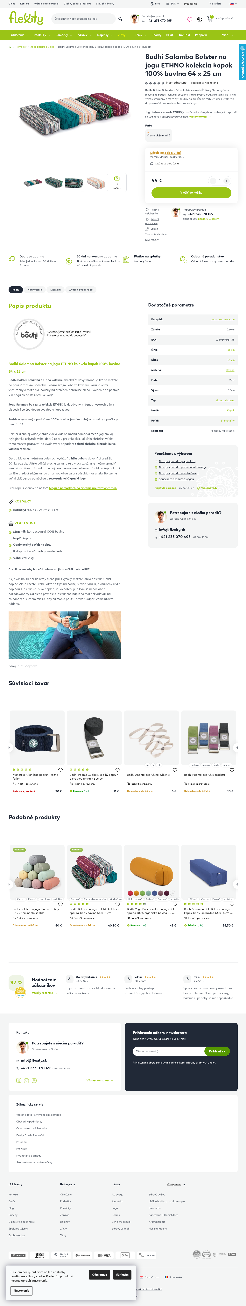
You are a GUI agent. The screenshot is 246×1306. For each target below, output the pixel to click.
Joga (115, 1208)
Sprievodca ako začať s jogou (176, 479)
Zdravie (64, 1215)
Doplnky (65, 1222)
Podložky (65, 1201)
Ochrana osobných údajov (31, 1128)
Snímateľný (228, 420)
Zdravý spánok (121, 1228)
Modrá (206, 765)
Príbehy (13, 1215)
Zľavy (63, 1228)
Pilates (116, 1215)
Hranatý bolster (225, 400)
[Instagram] (26, 1080)
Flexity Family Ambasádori (31, 1135)
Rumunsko (175, 1277)
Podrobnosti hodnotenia (204, 83)
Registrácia (215, 4)
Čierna (20, 899)
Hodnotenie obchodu (28, 1155)
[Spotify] (34, 1080)
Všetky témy (174, 1184)
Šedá (216, 765)
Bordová (75, 899)
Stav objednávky (105, 4)
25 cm (231, 350)
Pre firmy (21, 1149)
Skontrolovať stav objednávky (34, 1162)
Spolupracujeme (18, 1228)
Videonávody (209, 488)
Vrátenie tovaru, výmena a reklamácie (38, 1115)
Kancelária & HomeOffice (163, 1215)
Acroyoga (117, 1194)
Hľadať (120, 18)
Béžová (150, 899)
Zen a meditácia (121, 1222)
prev (8, 747)
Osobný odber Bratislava (77, 4)
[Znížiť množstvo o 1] (213, 181)
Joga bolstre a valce (223, 319)
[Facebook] (18, 1080)
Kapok (231, 410)
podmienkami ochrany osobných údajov (192, 1062)
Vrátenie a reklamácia (46, 4)
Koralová (45, 899)
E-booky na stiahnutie (22, 1222)
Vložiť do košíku (191, 192)
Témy (63, 1235)
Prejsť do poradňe (165, 488)
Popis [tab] (15, 289)
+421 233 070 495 (159, 20)
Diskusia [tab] (55, 289)
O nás (12, 4)
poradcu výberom (208, 219)
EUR (173, 4)
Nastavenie (21, 1290)
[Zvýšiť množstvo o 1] (226, 181)
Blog (157, 4)
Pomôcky (65, 1208)
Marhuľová (116, 899)
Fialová (195, 765)
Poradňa (21, 1142)
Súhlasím (122, 1274)
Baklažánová (135, 899)
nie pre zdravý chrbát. (83, 488)
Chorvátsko (151, 1277)
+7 (117, 186)
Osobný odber (17, 1235)
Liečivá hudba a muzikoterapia (167, 1201)
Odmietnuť (99, 1274)
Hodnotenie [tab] (35, 289)
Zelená (226, 765)
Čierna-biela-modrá (95, 899)
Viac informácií (198, 116)
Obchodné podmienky (29, 1121)
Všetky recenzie (42, 993)
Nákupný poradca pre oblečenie (178, 473)
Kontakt (24, 4)
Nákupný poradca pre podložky (177, 461)
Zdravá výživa (157, 1194)
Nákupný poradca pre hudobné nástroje (183, 467)
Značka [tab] (81, 289)
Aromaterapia (157, 1222)
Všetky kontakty (98, 1080)
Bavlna (230, 370)
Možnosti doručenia (167, 163)
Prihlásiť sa (217, 1051)
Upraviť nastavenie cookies (148, 1289)
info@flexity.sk (172, 530)
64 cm (231, 360)
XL (159, 765)
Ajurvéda (117, 1201)
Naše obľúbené (158, 1228)
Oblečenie (66, 1194)
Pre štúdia (155, 1208)
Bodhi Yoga (160, 234)
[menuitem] (20, 35)
